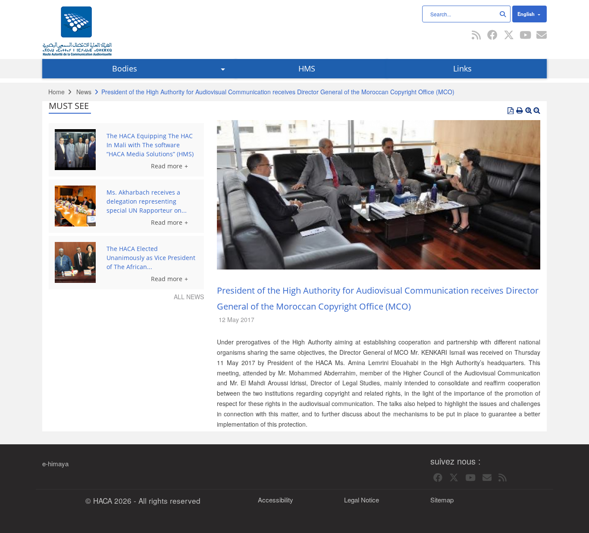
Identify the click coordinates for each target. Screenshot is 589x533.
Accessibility (275, 500)
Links (462, 68)
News (83, 91)
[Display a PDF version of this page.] (510, 110)
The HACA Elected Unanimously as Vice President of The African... (151, 258)
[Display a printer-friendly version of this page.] (519, 110)
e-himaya (55, 463)
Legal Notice (361, 500)
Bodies (124, 68)
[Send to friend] (542, 36)
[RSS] (476, 36)
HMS (306, 68)
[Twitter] (509, 36)
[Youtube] (525, 36)
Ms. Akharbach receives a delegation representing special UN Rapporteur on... (147, 201)
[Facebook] (492, 36)
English (526, 13)
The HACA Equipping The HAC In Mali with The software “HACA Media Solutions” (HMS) (150, 145)
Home (56, 91)
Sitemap (442, 500)
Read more (166, 166)
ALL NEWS (189, 296)
